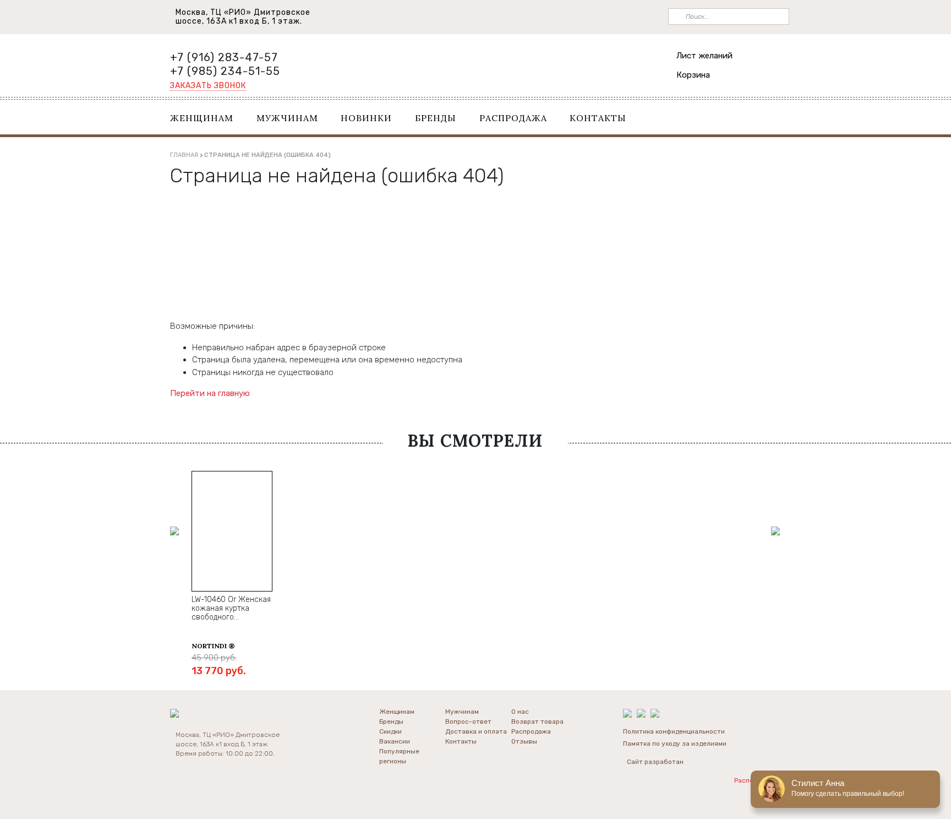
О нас (520, 711)
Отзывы (524, 741)
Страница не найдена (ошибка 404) (267, 155)
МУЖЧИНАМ (287, 117)
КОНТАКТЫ (598, 117)
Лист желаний (704, 56)
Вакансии (394, 741)
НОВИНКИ (366, 117)
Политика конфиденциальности (674, 731)
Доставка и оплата (476, 731)
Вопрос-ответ (468, 721)
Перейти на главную (210, 393)
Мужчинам (462, 711)
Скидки (390, 731)
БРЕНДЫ (435, 117)
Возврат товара (537, 721)
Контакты (461, 741)
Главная (184, 155)
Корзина (693, 75)
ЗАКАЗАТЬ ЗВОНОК (208, 85)
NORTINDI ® (213, 646)
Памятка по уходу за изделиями (674, 743)
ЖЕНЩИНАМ (201, 117)
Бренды (391, 721)
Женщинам (396, 711)
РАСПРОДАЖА (513, 117)
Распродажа (531, 731)
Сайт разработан (655, 762)
